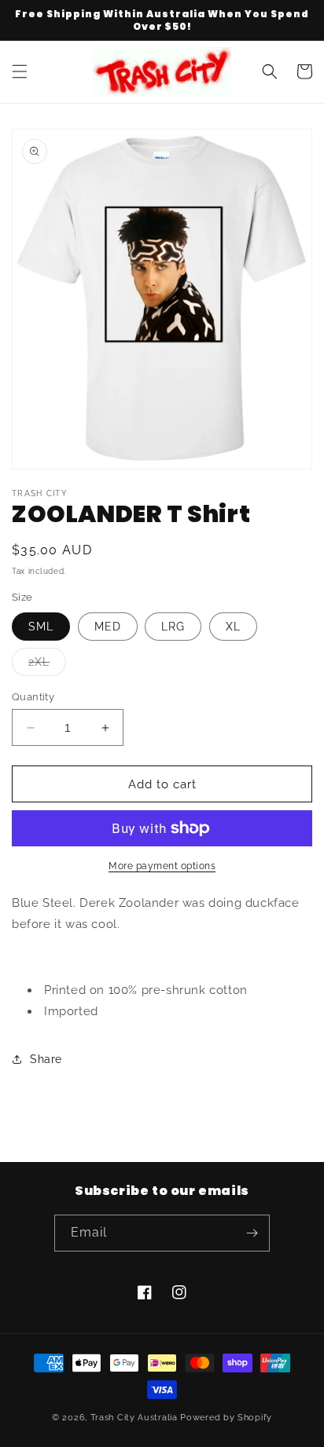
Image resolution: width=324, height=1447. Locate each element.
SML (40, 626)
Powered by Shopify (226, 1417)
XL (233, 626)
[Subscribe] (251, 1233)
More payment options (162, 866)
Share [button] (46, 1059)
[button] (19, 71)
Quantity (33, 697)
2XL (47, 665)
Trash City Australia (134, 1417)
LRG (173, 626)
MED (107, 626)
